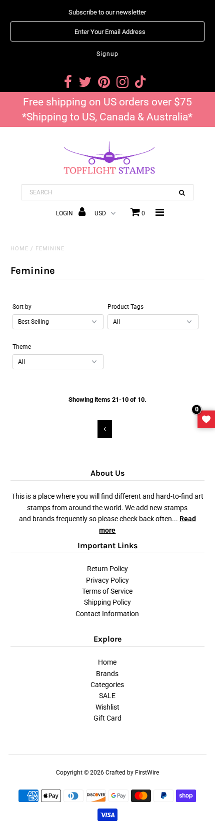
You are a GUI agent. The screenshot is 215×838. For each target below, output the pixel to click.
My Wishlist (206, 419)
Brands (107, 674)
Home (19, 248)
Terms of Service (107, 591)
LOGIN (65, 213)
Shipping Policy (107, 602)
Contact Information (107, 614)
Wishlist (108, 707)
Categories (107, 685)
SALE (107, 696)
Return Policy (107, 569)
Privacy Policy (107, 580)
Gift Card (108, 718)
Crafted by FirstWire (132, 772)
